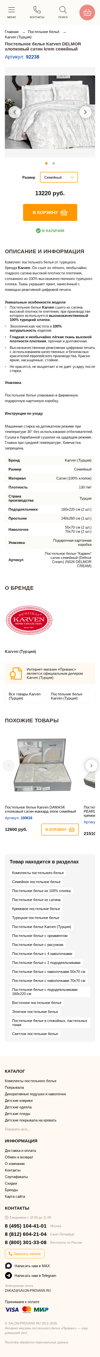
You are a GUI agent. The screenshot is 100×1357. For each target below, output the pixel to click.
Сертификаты (16, 1177)
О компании (15, 1164)
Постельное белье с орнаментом (39, 936)
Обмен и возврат (19, 1157)
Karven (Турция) (18, 37)
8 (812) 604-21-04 (26, 1234)
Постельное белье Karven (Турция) (66, 696)
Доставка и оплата (20, 1150)
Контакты (13, 1170)
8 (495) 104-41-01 (26, 1226)
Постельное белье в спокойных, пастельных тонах (49, 1023)
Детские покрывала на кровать (31, 1120)
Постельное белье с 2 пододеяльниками (46, 963)
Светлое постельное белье (35, 1034)
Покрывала (14, 1087)
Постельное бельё (44, 32)
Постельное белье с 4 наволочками (42, 954)
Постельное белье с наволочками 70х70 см (48, 980)
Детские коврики (19, 1100)
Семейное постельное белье (36, 882)
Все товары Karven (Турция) (25, 696)
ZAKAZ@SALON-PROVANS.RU (28, 1290)
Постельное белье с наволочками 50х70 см (48, 971)
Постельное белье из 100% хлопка (41, 891)
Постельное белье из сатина (36, 900)
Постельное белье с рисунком (37, 945)
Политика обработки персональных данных (36, 1342)
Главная (12, 32)
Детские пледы (17, 1114)
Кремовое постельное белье (36, 909)
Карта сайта (15, 1196)
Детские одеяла (18, 1107)
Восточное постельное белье (36, 1003)
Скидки (11, 1183)
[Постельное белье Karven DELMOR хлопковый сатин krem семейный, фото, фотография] (50, 112)
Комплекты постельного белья (38, 873)
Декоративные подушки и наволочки (35, 1094)
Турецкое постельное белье (35, 918)
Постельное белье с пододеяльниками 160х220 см (44, 991)
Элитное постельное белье (35, 1012)
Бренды (11, 1190)
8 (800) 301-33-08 (26, 1242)
